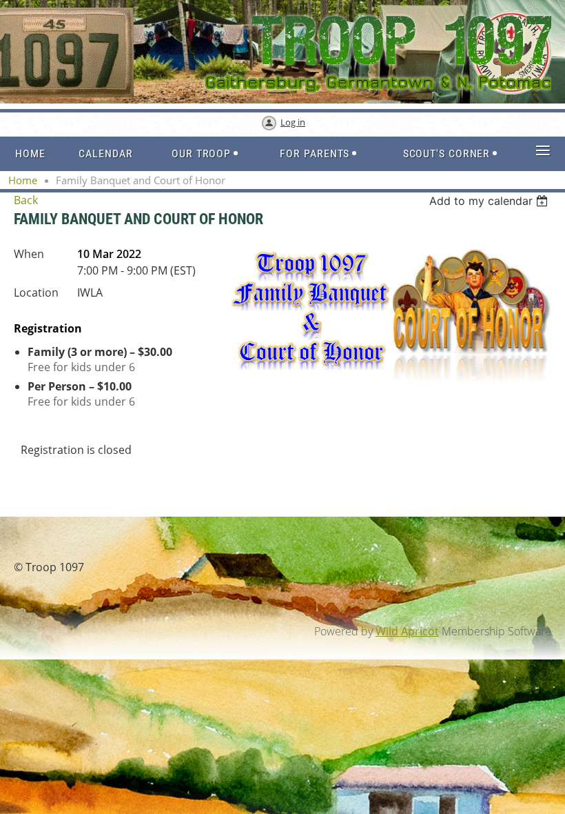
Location (36, 292)
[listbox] (490, 200)
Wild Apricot (407, 631)
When (29, 253)
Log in (292, 122)
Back (26, 200)
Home (22, 180)
